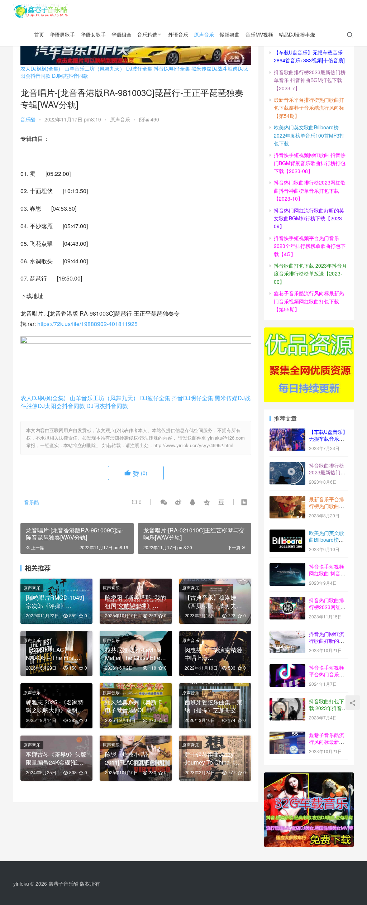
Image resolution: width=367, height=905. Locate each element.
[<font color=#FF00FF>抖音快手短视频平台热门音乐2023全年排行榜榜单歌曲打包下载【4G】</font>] (287, 668)
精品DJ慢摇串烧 (297, 34)
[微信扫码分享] (163, 502)
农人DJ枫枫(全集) (40, 68)
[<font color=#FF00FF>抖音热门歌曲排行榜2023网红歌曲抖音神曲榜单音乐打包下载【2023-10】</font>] (287, 600)
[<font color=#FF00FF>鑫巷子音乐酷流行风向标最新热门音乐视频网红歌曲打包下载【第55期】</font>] (287, 735)
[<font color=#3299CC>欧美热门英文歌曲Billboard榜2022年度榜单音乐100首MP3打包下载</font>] (287, 533)
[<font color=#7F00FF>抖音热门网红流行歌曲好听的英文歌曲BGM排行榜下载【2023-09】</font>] (287, 634)
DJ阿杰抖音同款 (70, 75)
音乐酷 (27, 119)
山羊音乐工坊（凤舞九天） (95, 68)
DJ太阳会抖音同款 (61, 406)
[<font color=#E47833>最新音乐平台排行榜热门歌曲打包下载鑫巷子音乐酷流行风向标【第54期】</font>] (287, 499)
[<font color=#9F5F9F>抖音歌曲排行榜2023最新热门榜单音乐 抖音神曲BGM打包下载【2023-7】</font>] (287, 466)
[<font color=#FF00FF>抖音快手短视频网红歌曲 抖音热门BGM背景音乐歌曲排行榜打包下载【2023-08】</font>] (287, 567)
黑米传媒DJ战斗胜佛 (214, 68)
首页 (39, 34)
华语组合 (121, 34)
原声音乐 (204, 34)
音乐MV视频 (259, 34)
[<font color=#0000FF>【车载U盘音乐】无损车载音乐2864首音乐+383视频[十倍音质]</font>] (287, 432)
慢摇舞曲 (230, 34)
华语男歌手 (62, 34)
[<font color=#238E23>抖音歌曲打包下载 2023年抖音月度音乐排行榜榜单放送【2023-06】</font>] (287, 701)
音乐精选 (147, 34)
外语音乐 (178, 34)
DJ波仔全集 (139, 68)
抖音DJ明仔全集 (172, 68)
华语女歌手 (93, 34)
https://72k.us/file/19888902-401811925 (87, 324)
